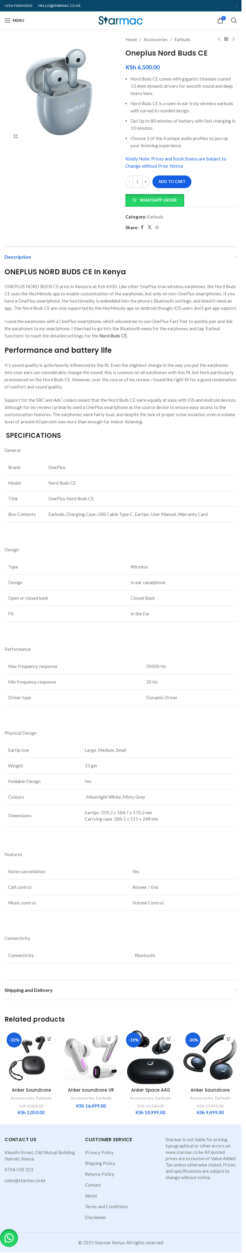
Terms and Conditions (106, 1206)
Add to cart (171, 181)
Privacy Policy (99, 1152)
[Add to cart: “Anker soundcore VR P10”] (109, 1038)
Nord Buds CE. (113, 335)
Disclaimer (95, 1217)
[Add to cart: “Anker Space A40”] (169, 1038)
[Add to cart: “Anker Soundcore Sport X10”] (229, 1038)
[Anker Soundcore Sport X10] (210, 1057)
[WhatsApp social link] (157, 227)
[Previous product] (219, 39)
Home (131, 39)
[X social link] (150, 227)
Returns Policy (99, 1174)
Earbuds (182, 39)
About (91, 1195)
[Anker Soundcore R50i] (31, 1057)
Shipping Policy (100, 1163)
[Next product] (233, 39)
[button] (154, 200)
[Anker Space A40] (151, 1057)
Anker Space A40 (150, 1090)
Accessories (156, 39)
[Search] (234, 20)
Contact (93, 1184)
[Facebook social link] (142, 227)
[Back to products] (226, 39)
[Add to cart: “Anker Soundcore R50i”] (50, 1038)
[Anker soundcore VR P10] (91, 1057)
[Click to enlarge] (15, 136)
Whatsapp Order (158, 200)
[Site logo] (121, 20)
